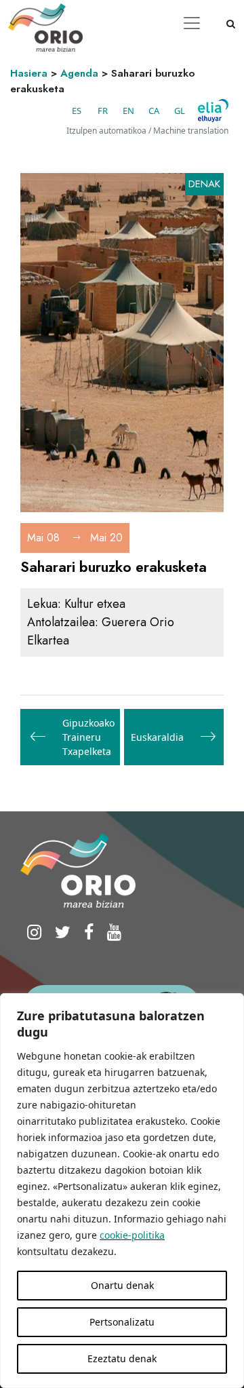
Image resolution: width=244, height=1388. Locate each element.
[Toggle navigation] (192, 23)
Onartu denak (122, 1285)
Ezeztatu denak (122, 1358)
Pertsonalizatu (122, 1321)
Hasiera (28, 73)
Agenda (79, 73)
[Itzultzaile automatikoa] (213, 110)
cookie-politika (132, 1235)
